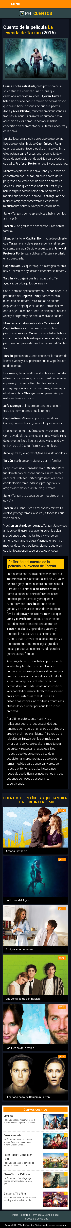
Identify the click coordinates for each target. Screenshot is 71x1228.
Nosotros (24, 1214)
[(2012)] (35, 994)
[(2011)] (35, 945)
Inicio (15, 1214)
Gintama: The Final (14, 1193)
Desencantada (12, 1135)
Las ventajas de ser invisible (23, 998)
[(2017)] (35, 895)
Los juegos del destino (20, 1048)
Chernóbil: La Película (16, 1174)
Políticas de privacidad (35, 1218)
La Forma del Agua (17, 900)
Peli (38, 13)
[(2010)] (35, 846)
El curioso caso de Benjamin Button (28, 1097)
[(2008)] (35, 1092)
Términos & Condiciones (45, 1214)
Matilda (8, 1115)
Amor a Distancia (16, 851)
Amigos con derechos (19, 949)
